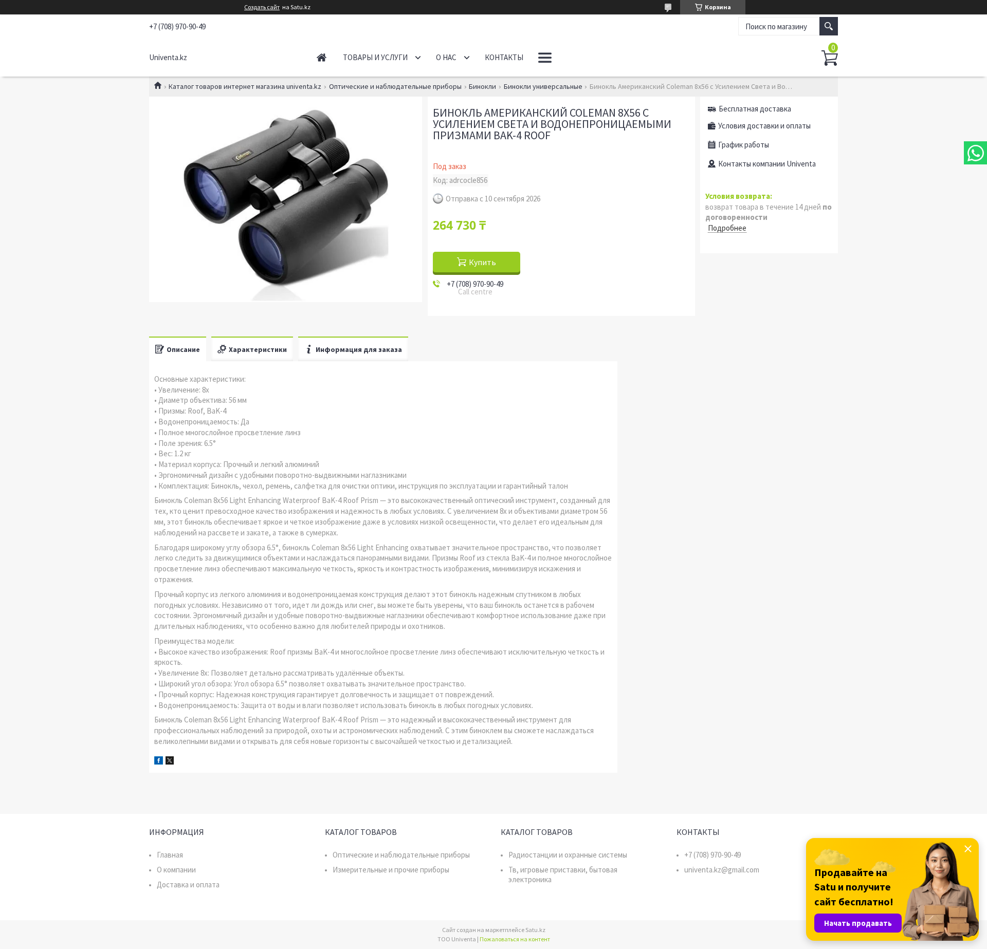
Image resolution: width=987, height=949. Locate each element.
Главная (321, 57)
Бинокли (482, 86)
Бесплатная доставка (755, 109)
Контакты (504, 57)
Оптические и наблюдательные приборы (395, 86)
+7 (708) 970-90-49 (712, 855)
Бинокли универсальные (543, 86)
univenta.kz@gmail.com (721, 869)
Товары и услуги (375, 57)
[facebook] (158, 762)
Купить (482, 262)
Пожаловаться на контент (515, 939)
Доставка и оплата (188, 884)
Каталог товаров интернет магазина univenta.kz (245, 86)
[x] (170, 762)
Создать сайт (262, 7)
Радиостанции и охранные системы (567, 855)
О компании (176, 869)
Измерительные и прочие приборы (391, 869)
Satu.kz (535, 930)
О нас (446, 57)
